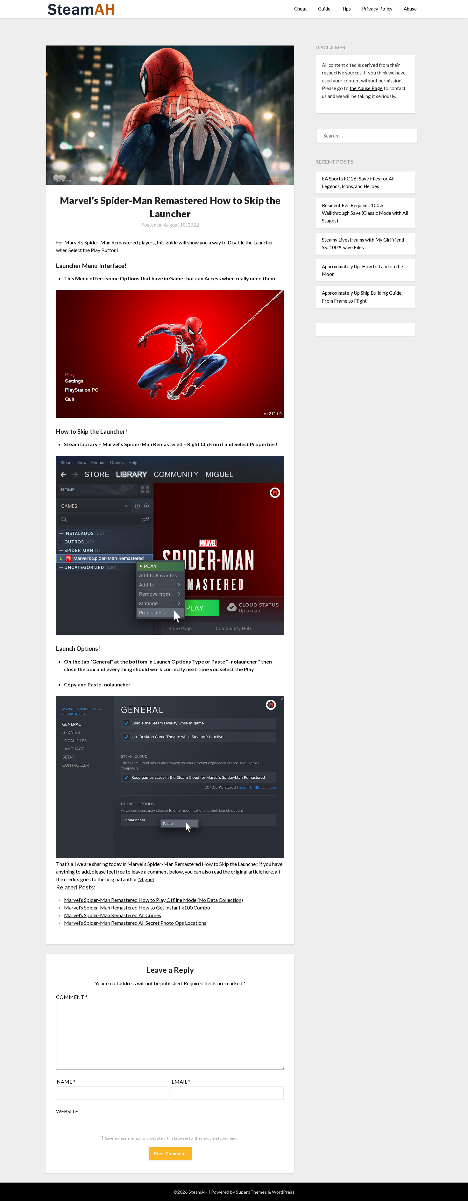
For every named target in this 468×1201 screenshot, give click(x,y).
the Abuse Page (366, 88)
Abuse (410, 8)
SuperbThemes (251, 1192)
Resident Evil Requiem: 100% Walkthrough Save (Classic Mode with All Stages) (365, 213)
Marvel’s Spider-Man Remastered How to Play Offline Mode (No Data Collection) (153, 900)
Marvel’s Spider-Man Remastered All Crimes (112, 915)
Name (66, 1081)
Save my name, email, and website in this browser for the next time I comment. (171, 1138)
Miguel (146, 879)
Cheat (300, 8)
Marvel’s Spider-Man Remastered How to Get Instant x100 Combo (137, 907)
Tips (346, 8)
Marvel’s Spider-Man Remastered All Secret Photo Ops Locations (135, 923)
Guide (324, 8)
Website (67, 1111)
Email (181, 1081)
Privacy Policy (377, 8)
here (268, 871)
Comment (72, 997)
